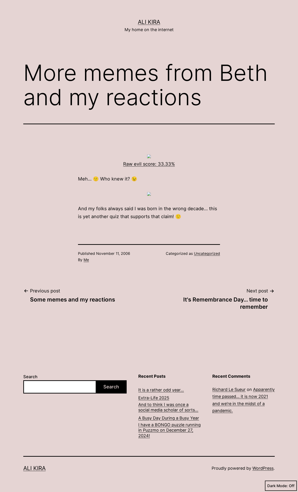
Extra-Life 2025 (153, 397)
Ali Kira (149, 22)
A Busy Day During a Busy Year (168, 418)
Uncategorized (207, 253)
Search (30, 376)
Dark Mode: (277, 485)
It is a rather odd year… (161, 389)
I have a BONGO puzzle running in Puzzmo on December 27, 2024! (169, 430)
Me (86, 259)
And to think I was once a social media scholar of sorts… (168, 407)
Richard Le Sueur (229, 389)
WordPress (263, 468)
